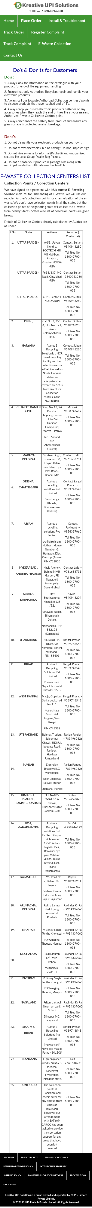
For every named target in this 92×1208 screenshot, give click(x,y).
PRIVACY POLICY (29, 1158)
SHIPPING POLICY (12, 1176)
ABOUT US (8, 1158)
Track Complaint (17, 44)
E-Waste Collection (54, 44)
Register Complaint (47, 32)
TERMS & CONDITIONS (56, 1158)
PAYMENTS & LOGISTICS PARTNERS (45, 1176)
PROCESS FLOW (78, 1176)
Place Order (31, 21)
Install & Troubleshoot (67, 21)
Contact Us (12, 55)
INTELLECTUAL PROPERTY (53, 1167)
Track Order (13, 32)
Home (8, 21)
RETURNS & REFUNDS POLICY (18, 1167)
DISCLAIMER (9, 1185)
